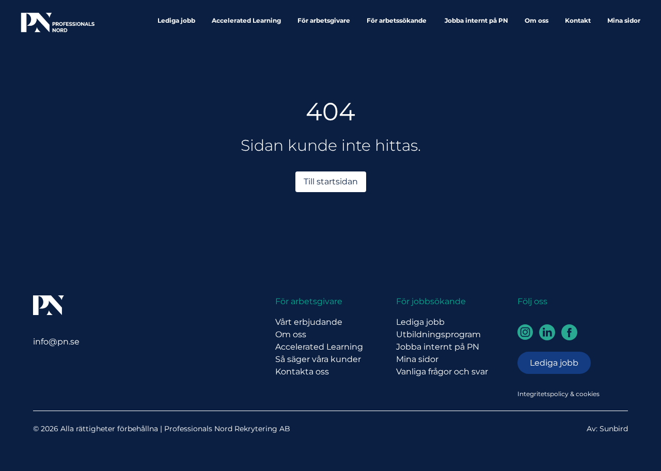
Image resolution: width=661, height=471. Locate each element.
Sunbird (614, 428)
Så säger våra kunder (318, 359)
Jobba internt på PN (476, 20)
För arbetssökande (397, 20)
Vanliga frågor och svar (442, 371)
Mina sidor (623, 20)
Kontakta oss (302, 371)
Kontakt (578, 20)
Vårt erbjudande (308, 322)
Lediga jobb (176, 20)
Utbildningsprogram (438, 334)
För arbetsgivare (323, 20)
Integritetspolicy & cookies (558, 394)
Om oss (536, 20)
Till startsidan (331, 181)
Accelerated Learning (246, 20)
